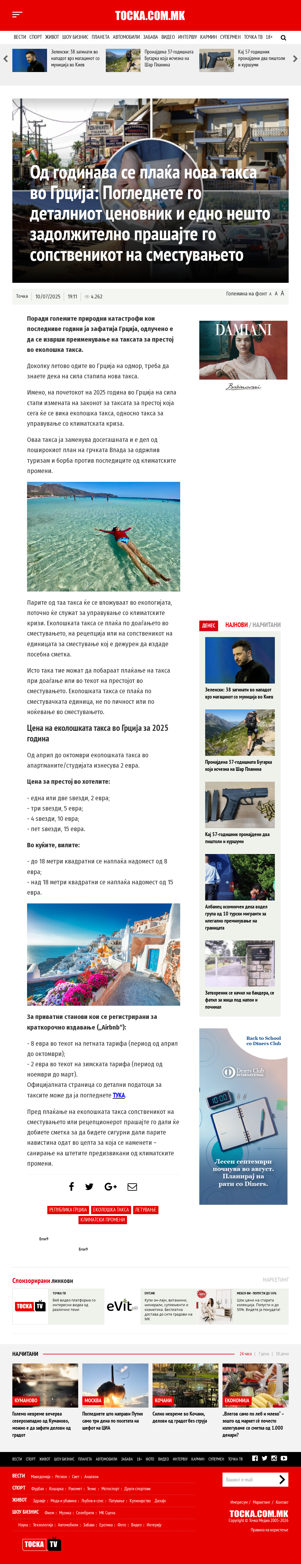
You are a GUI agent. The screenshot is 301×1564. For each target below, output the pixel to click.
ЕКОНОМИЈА (237, 1401)
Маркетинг (261, 1502)
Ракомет (75, 1488)
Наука (23, 1525)
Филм (49, 1512)
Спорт (35, 37)
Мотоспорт (110, 1488)
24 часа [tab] (246, 1353)
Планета (101, 37)
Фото (150, 1459)
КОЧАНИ (163, 1401)
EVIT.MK (150, 1293)
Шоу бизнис (75, 37)
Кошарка (56, 1488)
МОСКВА (93, 1401)
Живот (52, 37)
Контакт (282, 1502)
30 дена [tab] (282, 1353)
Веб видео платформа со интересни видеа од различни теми (74, 1305)
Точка (22, 296)
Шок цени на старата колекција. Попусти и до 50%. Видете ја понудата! (258, 1305)
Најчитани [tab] (266, 625)
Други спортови (137, 1488)
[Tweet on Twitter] (89, 1187)
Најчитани (25, 1354)
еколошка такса (111, 1210)
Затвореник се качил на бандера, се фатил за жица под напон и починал (239, 1000)
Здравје (39, 1500)
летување (145, 1210)
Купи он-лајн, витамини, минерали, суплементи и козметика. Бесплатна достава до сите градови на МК (169, 1309)
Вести (20, 37)
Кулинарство (140, 1500)
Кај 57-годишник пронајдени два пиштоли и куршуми (261, 58)
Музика (65, 1512)
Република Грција (68, 1210)
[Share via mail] (132, 1187)
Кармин (208, 37)
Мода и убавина (63, 1500)
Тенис (91, 1488)
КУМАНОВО (26, 1401)
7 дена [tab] (263, 1353)
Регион (61, 1476)
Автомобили (126, 37)
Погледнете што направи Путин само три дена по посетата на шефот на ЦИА (112, 1421)
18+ (269, 37)
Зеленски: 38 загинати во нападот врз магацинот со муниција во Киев (75, 58)
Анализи (91, 1476)
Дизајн (160, 1500)
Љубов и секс (92, 1500)
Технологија (43, 1525)
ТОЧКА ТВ (59, 1293)
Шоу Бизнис (25, 1512)
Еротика (106, 1525)
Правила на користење (269, 1530)
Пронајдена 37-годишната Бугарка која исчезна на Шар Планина (169, 58)
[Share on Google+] (110, 1187)
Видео (168, 37)
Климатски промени (103, 1220)
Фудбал (37, 1488)
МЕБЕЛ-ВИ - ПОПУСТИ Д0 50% (257, 1293)
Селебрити (85, 1512)
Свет (75, 1476)
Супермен (230, 37)
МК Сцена (107, 1512)
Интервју (187, 37)
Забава (150, 37)
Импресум (239, 1502)
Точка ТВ (253, 37)
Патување (117, 1500)
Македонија (40, 1476)
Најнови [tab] (236, 625)
